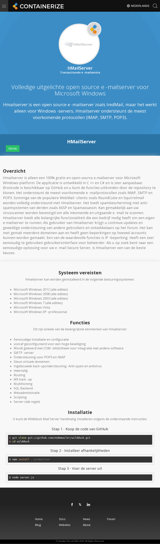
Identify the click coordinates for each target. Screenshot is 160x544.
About (87, 525)
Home (39, 519)
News (86, 519)
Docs (62, 519)
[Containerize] (37, 6)
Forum (111, 519)
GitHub (12, 148)
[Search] (155, 6)
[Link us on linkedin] (88, 504)
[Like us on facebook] (72, 504)
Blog (38, 525)
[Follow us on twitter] (80, 504)
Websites (64, 525)
